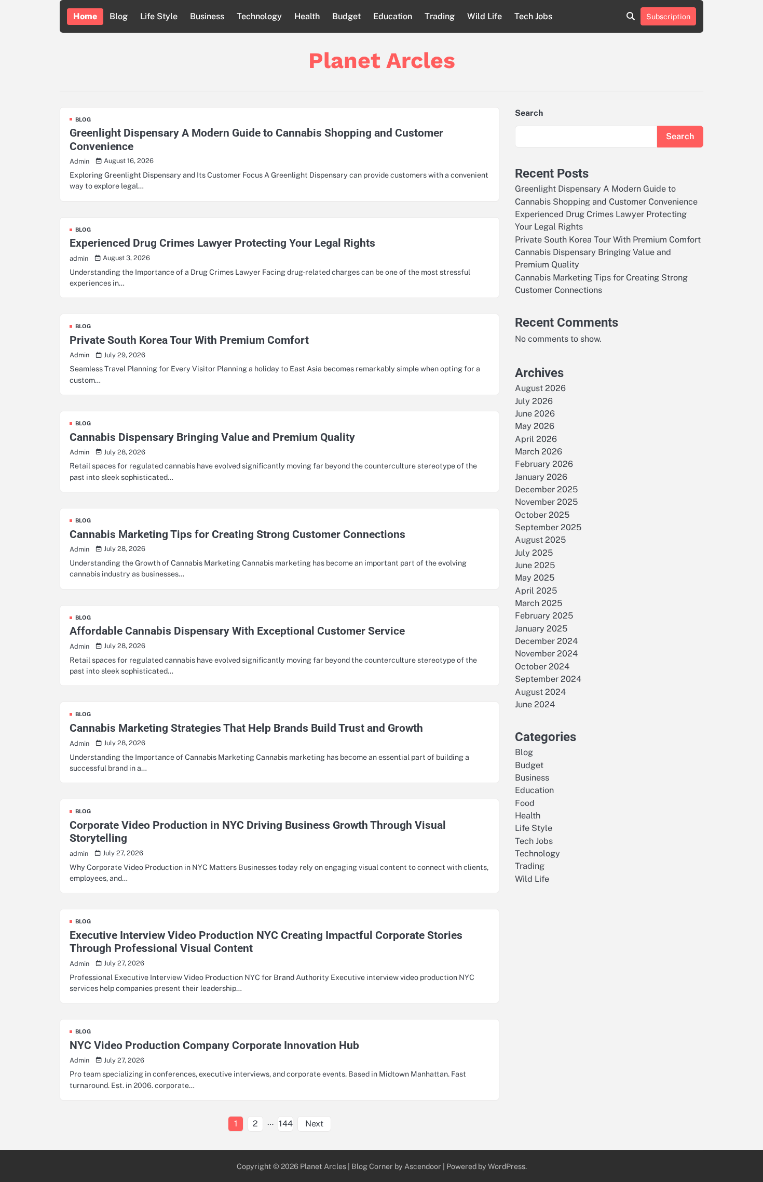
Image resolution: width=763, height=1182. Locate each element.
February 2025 (544, 616)
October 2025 (542, 514)
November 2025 (546, 502)
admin (79, 258)
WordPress (506, 1166)
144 (286, 1124)
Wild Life (484, 16)
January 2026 (541, 476)
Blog (119, 16)
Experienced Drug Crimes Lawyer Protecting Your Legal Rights (222, 242)
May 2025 (534, 578)
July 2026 (534, 401)
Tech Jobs (533, 16)
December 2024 (546, 641)
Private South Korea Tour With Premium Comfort (189, 339)
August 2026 (540, 388)
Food (525, 803)
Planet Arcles (381, 60)
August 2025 (540, 540)
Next (314, 1124)
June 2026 (535, 414)
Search (529, 113)
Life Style (159, 16)
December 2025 (546, 489)
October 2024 (542, 666)
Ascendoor (422, 1166)
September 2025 (548, 527)
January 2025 (541, 628)
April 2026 (536, 439)
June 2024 (535, 704)
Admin (79, 161)
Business (207, 16)
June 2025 (535, 565)
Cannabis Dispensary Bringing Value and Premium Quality (212, 437)
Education (392, 16)
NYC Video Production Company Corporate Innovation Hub (214, 1045)
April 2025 (536, 590)
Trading (440, 16)
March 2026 (538, 451)
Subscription (668, 16)
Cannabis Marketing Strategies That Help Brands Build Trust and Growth (246, 727)
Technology (259, 16)
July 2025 (534, 552)
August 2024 (540, 691)
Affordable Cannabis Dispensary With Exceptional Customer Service (237, 630)
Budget (346, 16)
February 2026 (544, 464)
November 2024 (546, 654)
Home (85, 16)
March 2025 (538, 603)
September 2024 (548, 679)
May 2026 (534, 426)
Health (307, 16)
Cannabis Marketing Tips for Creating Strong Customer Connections (237, 534)
